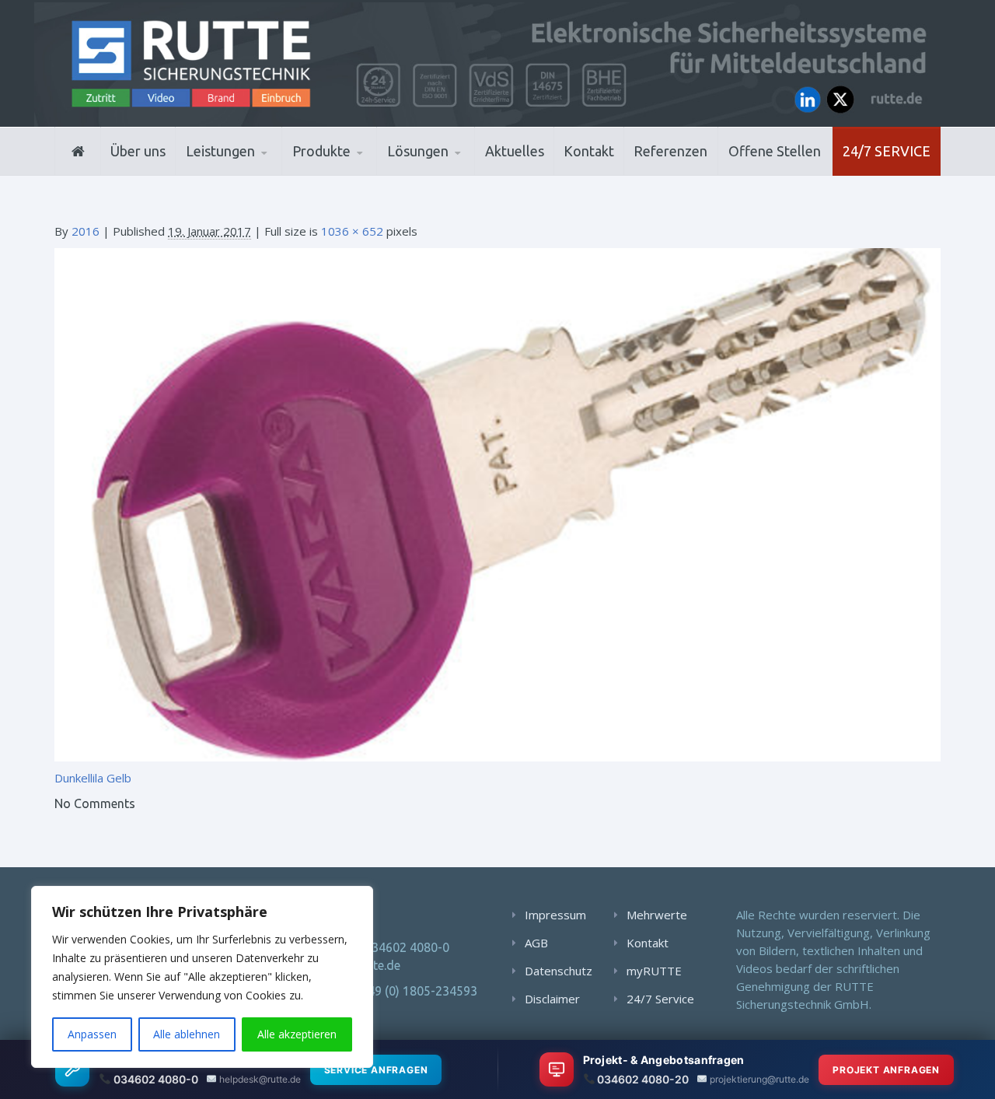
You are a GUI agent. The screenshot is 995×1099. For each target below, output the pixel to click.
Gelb (118, 778)
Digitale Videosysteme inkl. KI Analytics (366, 171)
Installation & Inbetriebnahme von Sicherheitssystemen (261, 171)
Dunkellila (78, 778)
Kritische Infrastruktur (463, 172)
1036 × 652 (352, 231)
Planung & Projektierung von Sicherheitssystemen (255, 173)
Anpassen (92, 1034)
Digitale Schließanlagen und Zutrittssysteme (368, 173)
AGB (536, 942)
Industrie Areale (435, 173)
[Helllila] (497, 503)
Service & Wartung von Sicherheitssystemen (257, 169)
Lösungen (418, 151)
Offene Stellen (774, 151)
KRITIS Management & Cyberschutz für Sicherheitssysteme (254, 166)
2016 (86, 231)
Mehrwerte (657, 914)
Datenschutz (558, 970)
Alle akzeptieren (297, 1034)
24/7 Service (886, 151)
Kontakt (589, 151)
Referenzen (670, 151)
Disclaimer (552, 998)
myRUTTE (654, 970)
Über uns (138, 151)
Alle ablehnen (186, 1034)
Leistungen (220, 151)
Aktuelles (514, 151)
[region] (202, 977)
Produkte (321, 151)
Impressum (555, 914)
